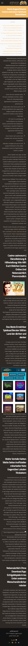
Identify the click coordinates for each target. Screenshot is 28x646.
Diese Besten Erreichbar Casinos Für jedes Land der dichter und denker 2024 (11, 39)
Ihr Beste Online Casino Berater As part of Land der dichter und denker (11, 34)
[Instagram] (15, 642)
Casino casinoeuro (17, 231)
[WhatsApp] (9, 642)
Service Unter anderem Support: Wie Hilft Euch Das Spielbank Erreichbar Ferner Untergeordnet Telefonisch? (12, 27)
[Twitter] (18, 642)
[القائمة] (2, 3)
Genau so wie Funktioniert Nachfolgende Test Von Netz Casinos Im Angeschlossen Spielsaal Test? (11, 45)
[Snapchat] (12, 642)
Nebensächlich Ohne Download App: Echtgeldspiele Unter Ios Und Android (12, 52)
